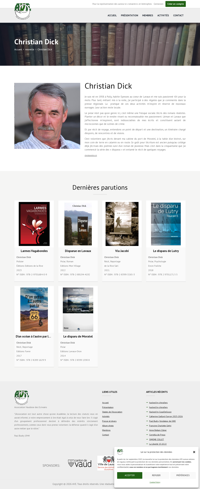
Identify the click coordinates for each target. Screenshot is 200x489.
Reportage (115, 261)
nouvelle (29, 49)
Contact (178, 15)
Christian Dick (23, 257)
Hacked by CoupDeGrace (160, 412)
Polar (62, 261)
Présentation (129, 15)
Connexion (158, 3)
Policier (20, 261)
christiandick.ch (91, 155)
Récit (106, 261)
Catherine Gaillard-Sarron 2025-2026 (166, 416)
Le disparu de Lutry (166, 251)
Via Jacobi (122, 251)
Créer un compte (175, 3)
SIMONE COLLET (156, 439)
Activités (163, 15)
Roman (69, 261)
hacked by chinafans (158, 402)
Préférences (183, 475)
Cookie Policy (155, 482)
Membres (147, 15)
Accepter (130, 475)
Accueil (112, 15)
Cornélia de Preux (157, 434)
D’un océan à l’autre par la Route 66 (39, 336)
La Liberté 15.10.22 (158, 444)
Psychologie (160, 261)
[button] (194, 452)
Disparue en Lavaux (78, 251)
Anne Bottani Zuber (158, 430)
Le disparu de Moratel (78, 336)
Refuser (156, 475)
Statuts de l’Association (112, 412)
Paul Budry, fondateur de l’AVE (162, 421)
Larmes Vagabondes (34, 251)
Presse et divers (109, 421)
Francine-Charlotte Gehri (160, 425)
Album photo (108, 425)
